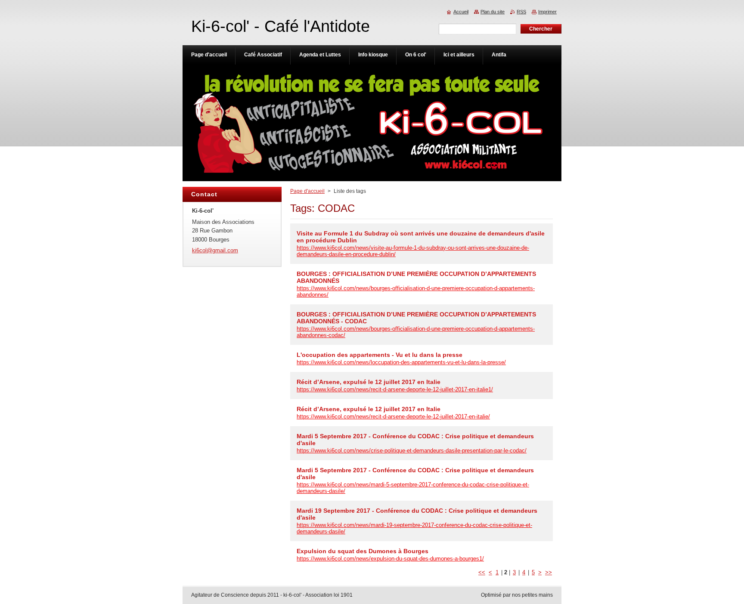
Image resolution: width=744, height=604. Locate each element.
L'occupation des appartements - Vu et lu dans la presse (379, 354)
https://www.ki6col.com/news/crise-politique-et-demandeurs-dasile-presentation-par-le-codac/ (412, 450)
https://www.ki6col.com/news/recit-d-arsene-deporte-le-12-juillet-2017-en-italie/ (393, 416)
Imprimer (547, 11)
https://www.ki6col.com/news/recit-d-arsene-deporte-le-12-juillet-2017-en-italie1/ (395, 389)
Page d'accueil (307, 191)
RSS (521, 11)
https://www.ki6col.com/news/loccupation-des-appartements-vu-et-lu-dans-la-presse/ (401, 362)
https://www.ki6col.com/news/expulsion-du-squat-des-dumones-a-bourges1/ (390, 558)
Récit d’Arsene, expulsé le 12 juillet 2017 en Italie (368, 381)
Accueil (460, 11)
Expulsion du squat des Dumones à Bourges (362, 551)
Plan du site (492, 11)
